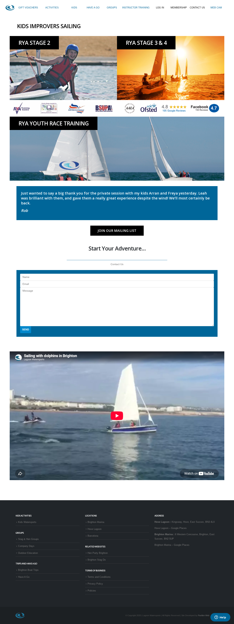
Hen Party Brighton (98, 553)
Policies (92, 590)
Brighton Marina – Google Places (171, 545)
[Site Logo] (10, 7)
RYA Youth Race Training (53, 123)
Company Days (26, 546)
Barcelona (93, 536)
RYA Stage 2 (34, 42)
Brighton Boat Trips (28, 570)
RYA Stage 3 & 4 (146, 42)
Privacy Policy (95, 583)
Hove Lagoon (94, 529)
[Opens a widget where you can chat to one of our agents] (220, 617)
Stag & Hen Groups (28, 539)
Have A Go (23, 577)
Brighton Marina (96, 522)
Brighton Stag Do (97, 560)
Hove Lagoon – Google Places (170, 528)
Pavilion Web (203, 615)
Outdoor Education (28, 553)
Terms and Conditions (99, 577)
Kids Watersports (27, 522)
